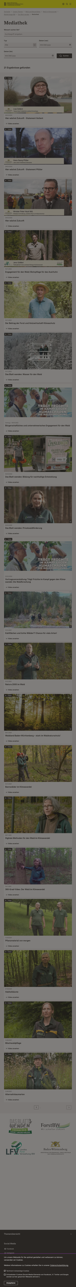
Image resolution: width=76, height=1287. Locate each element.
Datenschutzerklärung (59, 1265)
